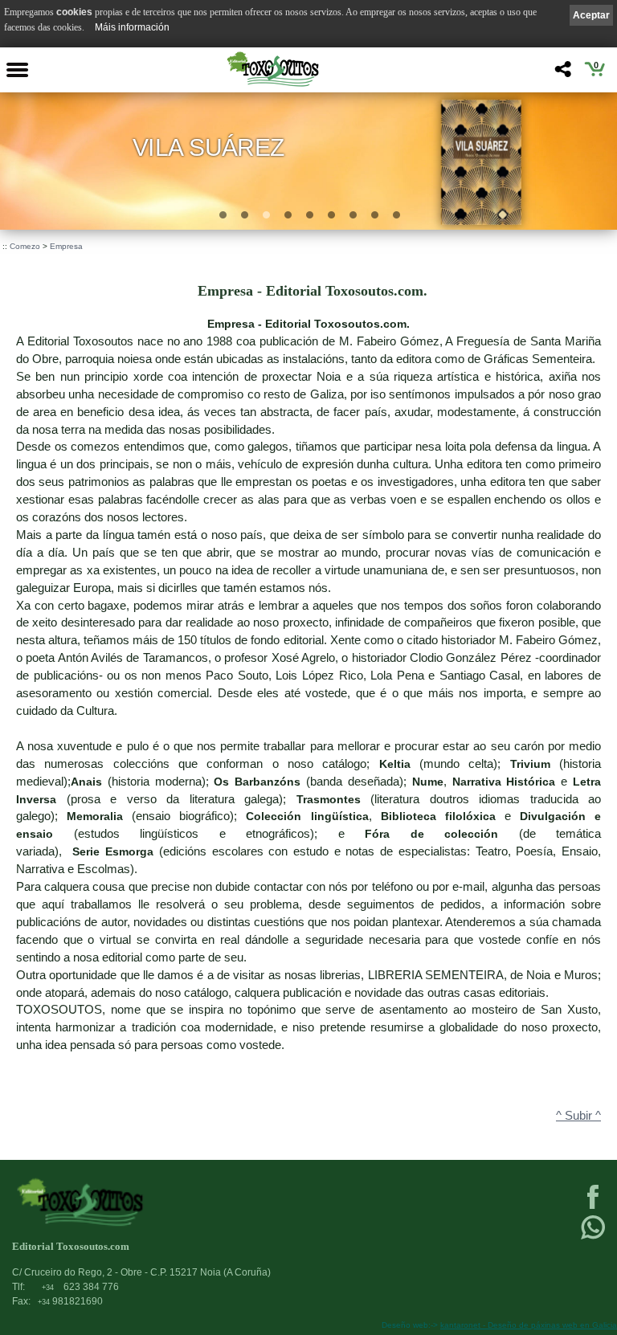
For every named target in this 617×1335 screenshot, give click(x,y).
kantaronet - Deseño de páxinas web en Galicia (528, 1325)
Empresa (66, 246)
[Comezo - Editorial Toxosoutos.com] (272, 69)
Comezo (25, 246)
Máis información (132, 27)
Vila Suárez (209, 147)
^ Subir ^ (578, 1115)
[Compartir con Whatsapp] (593, 1238)
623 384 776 (80, 1286)
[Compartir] (561, 73)
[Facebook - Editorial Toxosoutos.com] (593, 1207)
